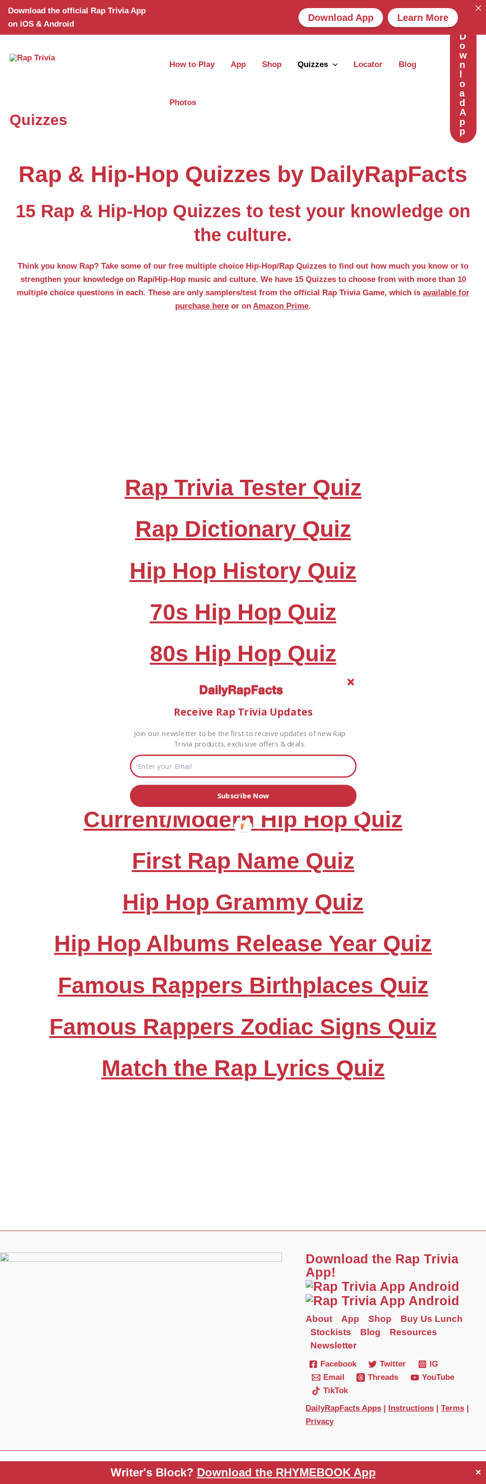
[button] (243, 711)
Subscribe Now (243, 795)
